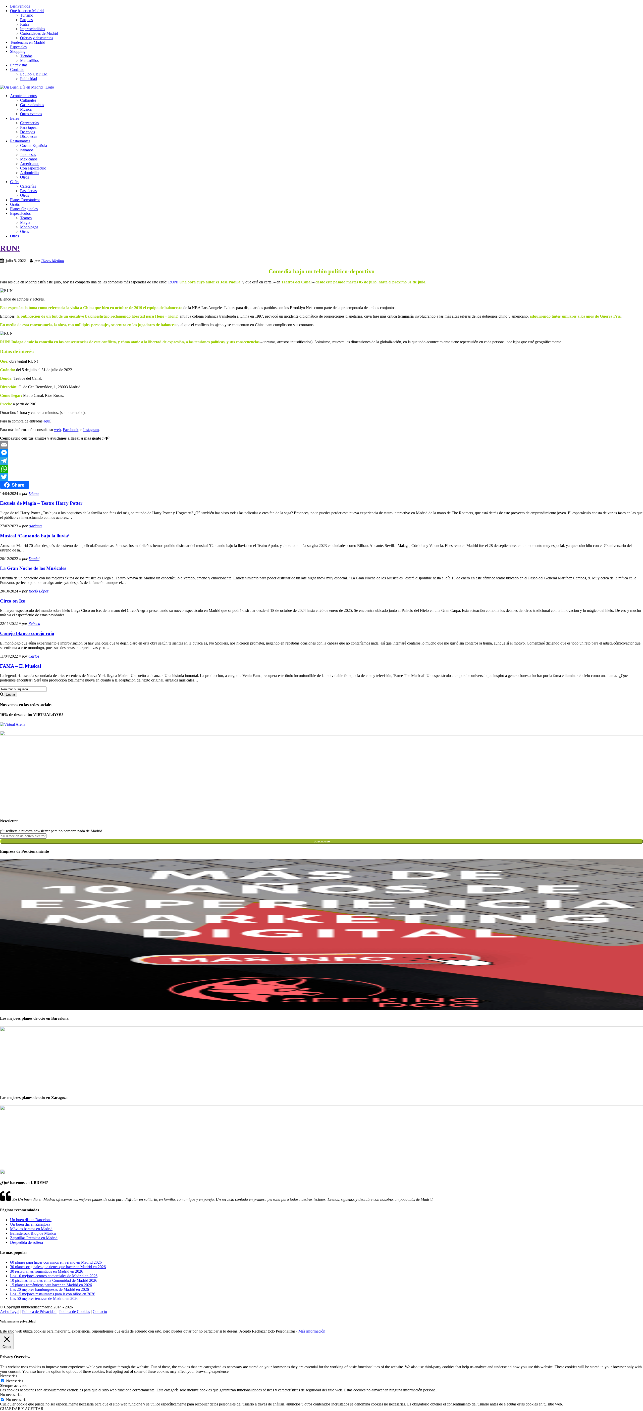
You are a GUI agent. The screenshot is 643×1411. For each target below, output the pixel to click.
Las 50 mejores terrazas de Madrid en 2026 (44, 1298)
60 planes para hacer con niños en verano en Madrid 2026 (56, 1262)
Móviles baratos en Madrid (31, 1229)
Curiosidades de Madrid (39, 33)
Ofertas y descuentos (36, 38)
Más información (311, 1331)
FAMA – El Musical (20, 666)
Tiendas (26, 56)
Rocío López (38, 591)
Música (26, 109)
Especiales (18, 47)
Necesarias (14, 1381)
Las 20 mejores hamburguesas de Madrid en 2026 (49, 1289)
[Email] (321, 445)
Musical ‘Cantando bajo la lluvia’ (35, 535)
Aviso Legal (9, 1311)
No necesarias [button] (11, 1394)
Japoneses (28, 154)
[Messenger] (321, 453)
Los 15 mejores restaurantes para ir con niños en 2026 (52, 1294)
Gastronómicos (32, 105)
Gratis (15, 204)
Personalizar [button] (285, 1331)
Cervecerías (29, 123)
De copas (27, 132)
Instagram (91, 429)
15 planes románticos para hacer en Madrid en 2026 (51, 1285)
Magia (25, 222)
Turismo (26, 15)
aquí (46, 421)
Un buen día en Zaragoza (30, 1224)
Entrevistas (18, 65)
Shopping (17, 51)
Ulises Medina (52, 261)
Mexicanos (28, 159)
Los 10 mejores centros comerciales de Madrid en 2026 (53, 1276)
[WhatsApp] (321, 469)
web (57, 429)
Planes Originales (24, 209)
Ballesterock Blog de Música (33, 1233)
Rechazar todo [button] (263, 1331)
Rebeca (34, 623)
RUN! (10, 248)
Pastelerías (28, 191)
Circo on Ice (12, 601)
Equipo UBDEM (33, 74)
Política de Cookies (74, 1311)
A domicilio (29, 172)
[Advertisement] (150, 778)
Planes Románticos (25, 200)
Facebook (70, 429)
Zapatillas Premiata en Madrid (34, 1238)
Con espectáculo (33, 168)
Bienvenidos (20, 6)
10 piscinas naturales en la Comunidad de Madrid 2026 (53, 1280)
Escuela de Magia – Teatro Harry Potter (41, 503)
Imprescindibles (32, 29)
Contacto (17, 69)
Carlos (33, 656)
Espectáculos (20, 213)
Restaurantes (20, 141)
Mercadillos (29, 60)
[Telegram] (321, 461)
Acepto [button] (245, 1331)
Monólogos (29, 227)
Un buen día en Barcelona (30, 1220)
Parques (26, 20)
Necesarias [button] (8, 1376)
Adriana (35, 526)
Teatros (26, 218)
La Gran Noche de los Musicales (33, 568)
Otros (24, 177)
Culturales (28, 100)
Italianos (26, 150)
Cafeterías (28, 186)
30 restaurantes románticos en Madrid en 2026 (46, 1271)
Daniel (34, 559)
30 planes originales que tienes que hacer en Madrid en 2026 (58, 1267)
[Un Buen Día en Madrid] (27, 87)
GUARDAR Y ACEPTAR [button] (21, 1408)
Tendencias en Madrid (27, 42)
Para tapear (29, 127)
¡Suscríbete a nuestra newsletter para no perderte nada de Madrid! (51, 831)
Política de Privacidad (39, 1311)
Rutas (24, 24)
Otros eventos (31, 114)
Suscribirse (321, 841)
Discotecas (28, 136)
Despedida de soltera (26, 1242)
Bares (14, 118)
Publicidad (28, 78)
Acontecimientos (23, 96)
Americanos (29, 163)
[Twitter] (321, 477)
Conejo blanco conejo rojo (27, 633)
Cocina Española (33, 145)
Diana (34, 493)
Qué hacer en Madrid (27, 11)
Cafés (14, 182)
